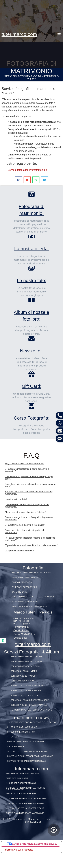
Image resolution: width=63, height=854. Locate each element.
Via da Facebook (16, 746)
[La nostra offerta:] (31, 236)
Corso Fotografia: (31, 417)
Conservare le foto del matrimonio (26, 799)
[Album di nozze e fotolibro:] (31, 300)
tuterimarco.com (19, 34)
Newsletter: (31, 350)
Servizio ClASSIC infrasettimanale (30, 700)
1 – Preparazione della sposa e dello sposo (31, 722)
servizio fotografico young (26, 661)
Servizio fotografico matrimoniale (26, 761)
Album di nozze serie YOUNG (26, 690)
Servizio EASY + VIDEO (22, 681)
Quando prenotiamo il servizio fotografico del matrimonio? (27, 505)
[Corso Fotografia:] (31, 406)
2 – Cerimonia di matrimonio (22, 727)
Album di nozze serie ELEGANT (27, 686)
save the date (19, 592)
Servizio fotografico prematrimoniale (28, 751)
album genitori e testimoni (21, 783)
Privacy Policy (21, 627)
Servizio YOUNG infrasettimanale (29, 705)
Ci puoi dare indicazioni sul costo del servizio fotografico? (27, 470)
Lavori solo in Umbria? (16, 499)
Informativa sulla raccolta (18, 849)
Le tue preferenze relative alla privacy (34, 843)
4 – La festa (13, 737)
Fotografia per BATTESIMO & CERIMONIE (31, 710)
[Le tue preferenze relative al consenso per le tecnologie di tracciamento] (3, 640)
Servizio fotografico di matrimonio (25, 803)
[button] (58, 34)
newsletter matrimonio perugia (29, 606)
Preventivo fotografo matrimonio (26, 742)
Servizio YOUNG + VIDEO (23, 676)
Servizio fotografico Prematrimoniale (27, 170)
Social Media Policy (24, 634)
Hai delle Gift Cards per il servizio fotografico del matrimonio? (28, 492)
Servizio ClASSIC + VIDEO (24, 671)
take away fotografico (24, 587)
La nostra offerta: (31, 248)
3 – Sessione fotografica (21, 732)
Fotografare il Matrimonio (21, 794)
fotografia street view (24, 602)
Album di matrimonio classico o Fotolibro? (25, 512)
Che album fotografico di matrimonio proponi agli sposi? (29, 477)
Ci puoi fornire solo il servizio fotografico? (25, 525)
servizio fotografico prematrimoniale (33, 597)
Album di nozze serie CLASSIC (27, 695)
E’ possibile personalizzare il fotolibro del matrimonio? (31, 545)
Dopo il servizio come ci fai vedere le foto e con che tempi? (30, 485)
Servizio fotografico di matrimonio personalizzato (25, 788)
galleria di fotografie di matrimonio (32, 573)
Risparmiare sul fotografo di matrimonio (30, 756)
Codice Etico (20, 637)
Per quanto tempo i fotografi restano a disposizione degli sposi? (30, 538)
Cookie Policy (21, 630)
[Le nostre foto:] (31, 268)
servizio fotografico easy (25, 666)
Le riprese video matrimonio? (19, 550)
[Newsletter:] (31, 339)
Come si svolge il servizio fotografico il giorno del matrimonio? (29, 518)
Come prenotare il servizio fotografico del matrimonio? (25, 531)
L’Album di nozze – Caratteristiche (25, 808)
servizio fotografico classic (27, 657)
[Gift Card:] (31, 374)
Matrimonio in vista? (17, 778)
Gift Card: (31, 386)
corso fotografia (22, 582)
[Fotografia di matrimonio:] (31, 194)
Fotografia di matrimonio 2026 (22, 773)
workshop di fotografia (25, 577)
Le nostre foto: (31, 280)
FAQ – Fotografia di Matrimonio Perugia (24, 463)
